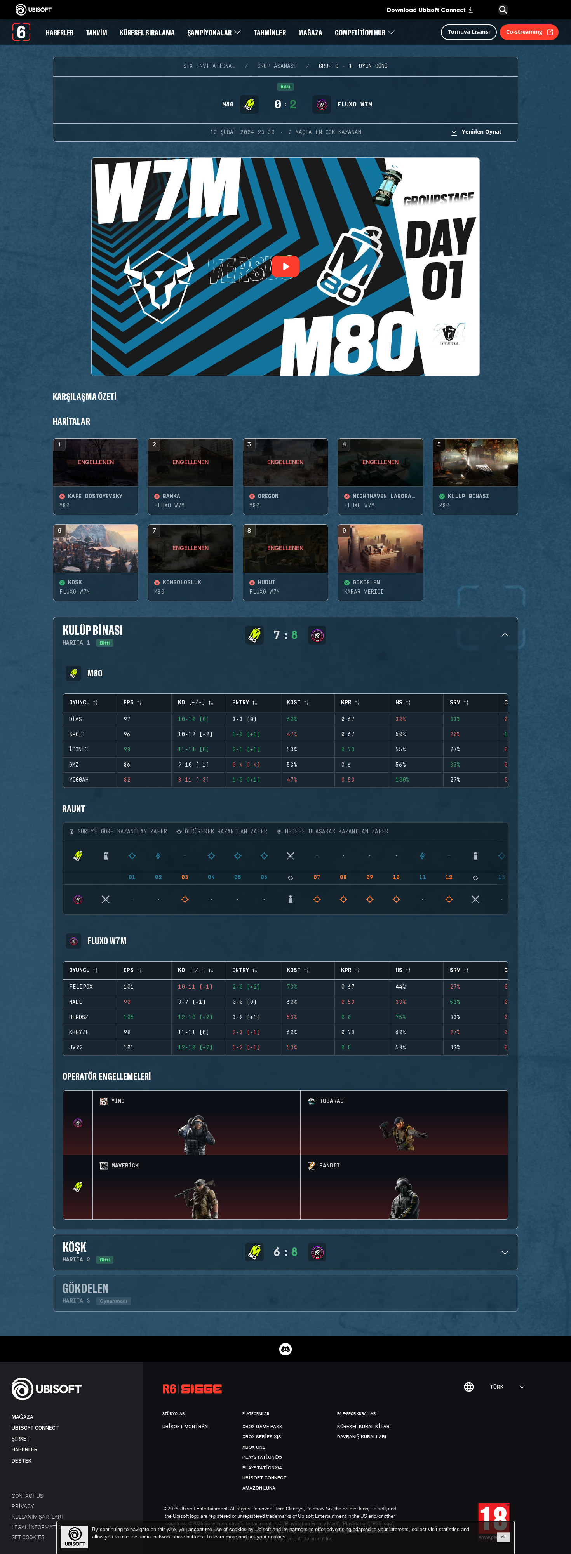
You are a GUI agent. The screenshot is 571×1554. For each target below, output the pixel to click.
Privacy (23, 1506)
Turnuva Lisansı (469, 31)
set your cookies (267, 1537)
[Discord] (285, 1349)
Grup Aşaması (277, 66)
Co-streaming (524, 31)
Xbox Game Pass (262, 1426)
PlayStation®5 (262, 1457)
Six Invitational (209, 66)
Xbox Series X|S (261, 1436)
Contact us (27, 1495)
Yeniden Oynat (481, 131)
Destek (21, 1461)
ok (503, 1537)
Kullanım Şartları (37, 1516)
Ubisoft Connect (35, 1428)
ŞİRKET (21, 1439)
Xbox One (253, 1447)
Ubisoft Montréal (186, 1426)
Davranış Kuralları (361, 1436)
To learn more (222, 1537)
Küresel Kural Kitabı (364, 1426)
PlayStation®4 (262, 1467)
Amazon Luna (258, 1488)
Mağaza (22, 1417)
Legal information (38, 1527)
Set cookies (28, 1537)
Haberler (25, 1450)
